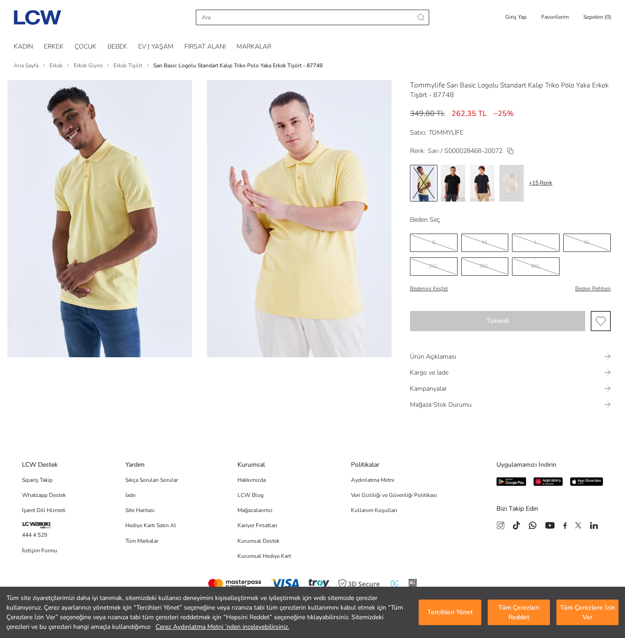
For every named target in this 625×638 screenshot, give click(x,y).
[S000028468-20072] (510, 151)
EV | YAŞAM (155, 46)
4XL (536, 266)
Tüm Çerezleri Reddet (518, 612)
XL (587, 242)
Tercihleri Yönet (450, 612)
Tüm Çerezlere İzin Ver (587, 612)
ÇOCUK (86, 46)
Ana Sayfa (26, 65)
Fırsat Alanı (205, 46)
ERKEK (54, 46)
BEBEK (117, 46)
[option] (423, 183)
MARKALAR (254, 46)
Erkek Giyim (88, 65)
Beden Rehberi (593, 288)
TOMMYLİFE (446, 132)
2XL (434, 266)
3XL (485, 266)
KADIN (23, 46)
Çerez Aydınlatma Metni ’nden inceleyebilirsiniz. (222, 626)
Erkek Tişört (127, 65)
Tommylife (427, 85)
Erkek (56, 65)
